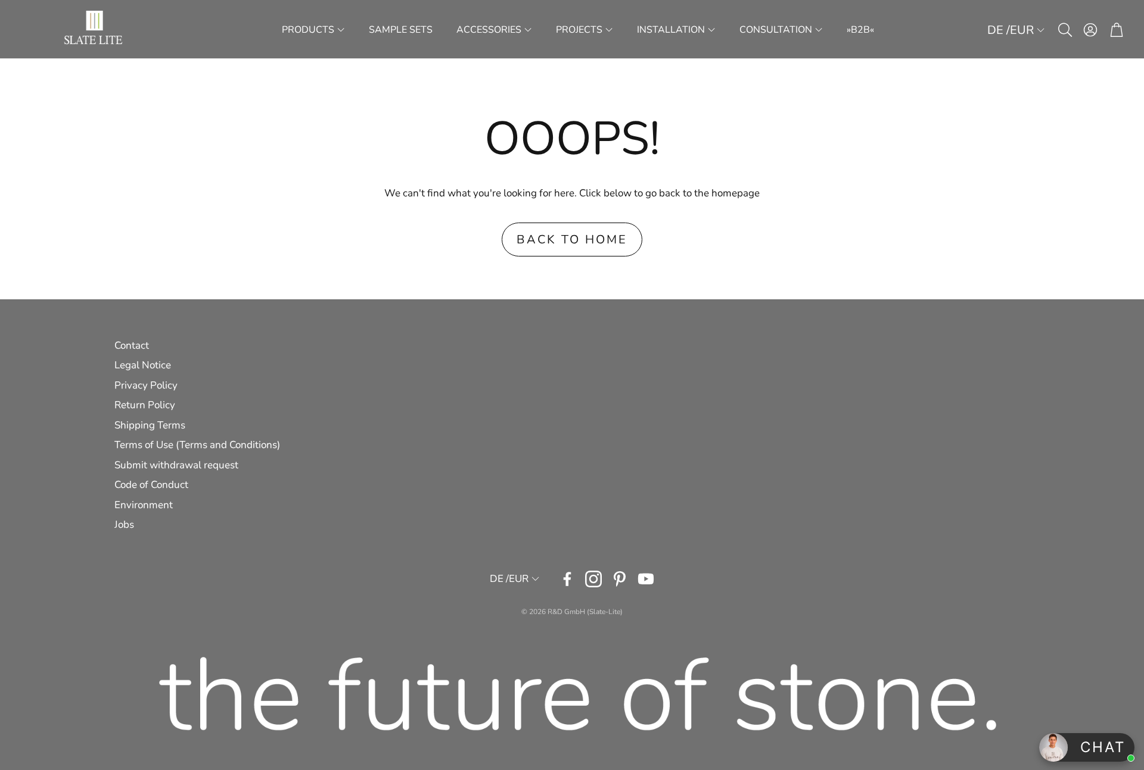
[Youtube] (646, 579)
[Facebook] (567, 579)
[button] (1064, 29)
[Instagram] (593, 579)
